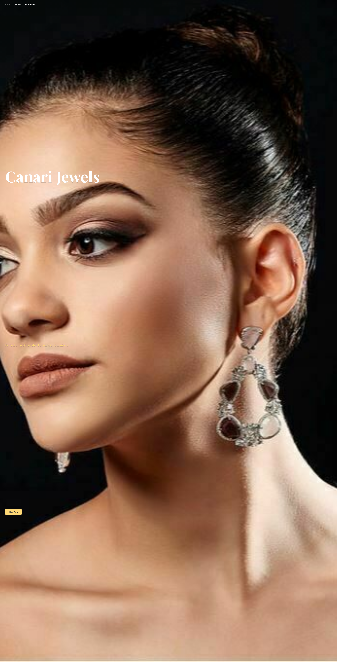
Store (8, 4)
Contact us (30, 4)
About (18, 4)
